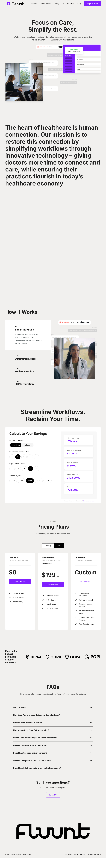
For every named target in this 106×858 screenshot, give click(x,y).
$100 (30, 481)
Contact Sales (20, 582)
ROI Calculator (68, 4)
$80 (21, 481)
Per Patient (27, 445)
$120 (38, 481)
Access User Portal (94, 854)
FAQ (79, 4)
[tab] (28, 335)
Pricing (56, 4)
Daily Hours (15, 445)
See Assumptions (88, 501)
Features (33, 4)
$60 (13, 481)
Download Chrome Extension (75, 854)
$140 (47, 481)
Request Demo (92, 4)
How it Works (45, 4)
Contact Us (53, 795)
